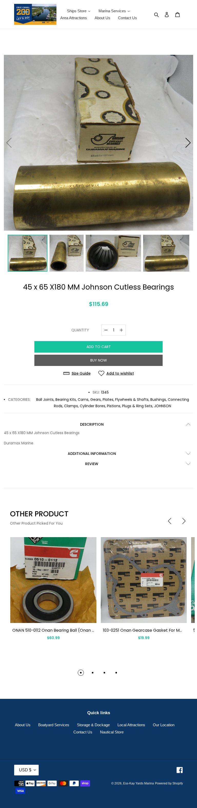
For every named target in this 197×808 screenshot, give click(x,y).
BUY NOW (98, 360)
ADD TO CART (98, 346)
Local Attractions (131, 725)
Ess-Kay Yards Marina (138, 783)
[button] (188, 143)
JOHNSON (162, 405)
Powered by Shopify (169, 783)
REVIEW (91, 463)
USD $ (25, 770)
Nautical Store (112, 732)
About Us (23, 725)
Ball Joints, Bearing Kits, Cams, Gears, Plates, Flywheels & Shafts (92, 399)
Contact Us (82, 732)
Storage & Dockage (93, 725)
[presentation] (169, 521)
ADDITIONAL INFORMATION (92, 453)
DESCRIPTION (92, 424)
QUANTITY (80, 330)
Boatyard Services (53, 725)
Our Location (163, 725)
